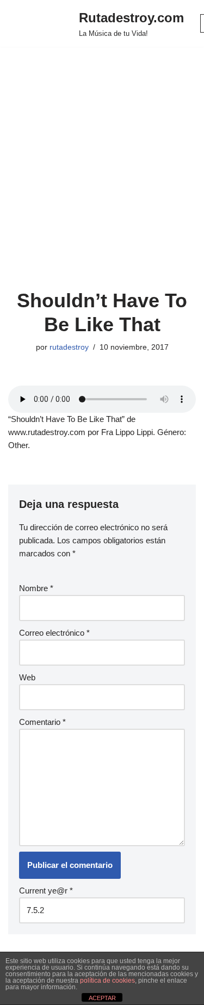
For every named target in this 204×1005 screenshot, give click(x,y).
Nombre (36, 588)
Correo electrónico (54, 632)
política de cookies (107, 980)
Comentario (42, 722)
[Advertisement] (102, 181)
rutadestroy (69, 347)
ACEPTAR (102, 998)
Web (27, 677)
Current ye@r (46, 890)
